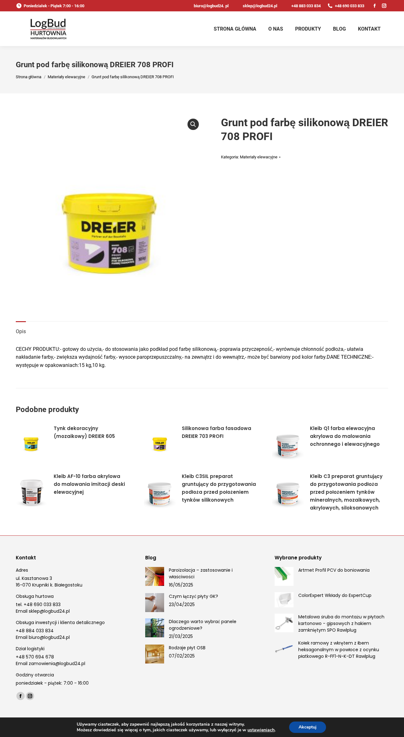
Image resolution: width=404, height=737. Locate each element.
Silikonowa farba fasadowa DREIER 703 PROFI (216, 432)
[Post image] (154, 576)
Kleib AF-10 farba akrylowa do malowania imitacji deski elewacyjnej (89, 484)
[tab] (21, 328)
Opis (21, 331)
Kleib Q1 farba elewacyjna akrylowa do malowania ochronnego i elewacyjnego (345, 436)
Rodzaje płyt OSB (187, 648)
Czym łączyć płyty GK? (193, 596)
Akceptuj (308, 727)
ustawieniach (261, 730)
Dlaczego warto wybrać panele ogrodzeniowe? (202, 624)
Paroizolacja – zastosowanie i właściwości (201, 573)
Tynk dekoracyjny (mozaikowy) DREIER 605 (84, 432)
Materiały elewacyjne (258, 157)
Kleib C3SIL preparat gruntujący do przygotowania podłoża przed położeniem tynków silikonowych (219, 488)
